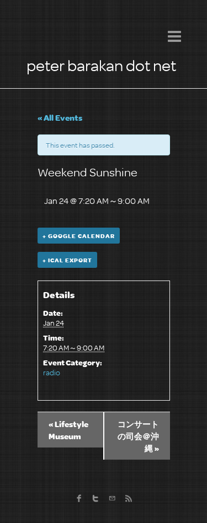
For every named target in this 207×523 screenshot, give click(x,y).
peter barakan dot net (101, 65)
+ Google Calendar (79, 235)
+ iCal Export (67, 260)
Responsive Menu (174, 36)
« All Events (60, 117)
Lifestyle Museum (68, 430)
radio (51, 372)
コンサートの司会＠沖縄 (138, 436)
